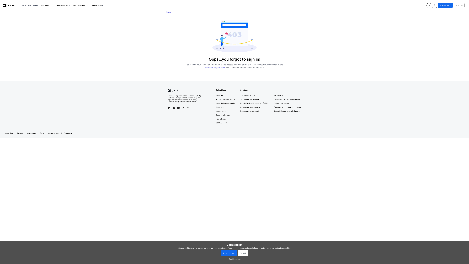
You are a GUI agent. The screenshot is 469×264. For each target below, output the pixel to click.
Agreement (31, 133)
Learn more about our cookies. (279, 248)
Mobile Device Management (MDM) (254, 103)
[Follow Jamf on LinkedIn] (173, 108)
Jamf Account (221, 123)
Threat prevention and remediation (287, 107)
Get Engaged (96, 5)
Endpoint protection (281, 103)
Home (168, 12)
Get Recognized (79, 5)
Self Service (278, 95)
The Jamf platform (247, 95)
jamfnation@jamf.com (215, 67)
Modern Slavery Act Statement (60, 133)
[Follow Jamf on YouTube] (178, 108)
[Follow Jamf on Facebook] (188, 108)
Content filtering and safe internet (287, 111)
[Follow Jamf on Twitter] (169, 108)
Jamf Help (220, 95)
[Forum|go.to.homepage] (9, 5)
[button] (445, 5)
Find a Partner (221, 119)
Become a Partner (223, 115)
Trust (42, 133)
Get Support (46, 5)
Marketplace (221, 111)
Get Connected (62, 5)
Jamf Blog (220, 107)
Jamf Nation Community (225, 103)
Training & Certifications (225, 99)
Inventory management (249, 111)
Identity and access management (287, 99)
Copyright (9, 133)
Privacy (20, 133)
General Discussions (30, 5)
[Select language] (434, 5)
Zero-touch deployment (249, 99)
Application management (250, 107)
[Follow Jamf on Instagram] (183, 108)
